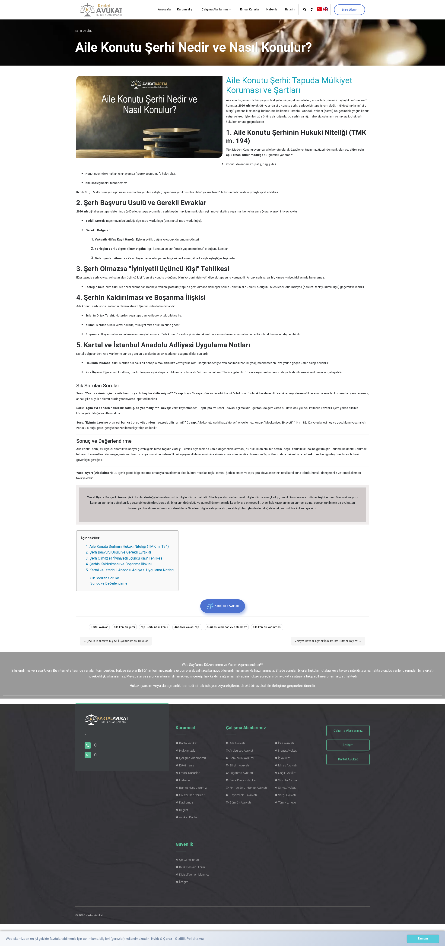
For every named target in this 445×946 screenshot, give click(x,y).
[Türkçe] (319, 9)
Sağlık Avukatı (287, 773)
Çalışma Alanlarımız (215, 9)
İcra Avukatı (286, 743)
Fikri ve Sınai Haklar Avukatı (248, 787)
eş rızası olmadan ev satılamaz (227, 627)
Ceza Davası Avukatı (243, 780)
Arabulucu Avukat (241, 750)
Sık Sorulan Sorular (105, 578)
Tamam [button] (423, 938)
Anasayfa (164, 9)
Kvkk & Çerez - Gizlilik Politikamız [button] (177, 938)
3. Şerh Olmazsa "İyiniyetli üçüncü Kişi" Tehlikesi (124, 558)
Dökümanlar (187, 765)
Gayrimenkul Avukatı (243, 795)
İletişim (290, 9)
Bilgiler (183, 810)
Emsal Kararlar (250, 9)
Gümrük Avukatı (240, 802)
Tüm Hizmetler (287, 802)
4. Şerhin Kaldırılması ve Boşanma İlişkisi (119, 564)
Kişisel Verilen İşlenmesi (194, 874)
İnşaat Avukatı (287, 750)
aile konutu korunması (267, 627)
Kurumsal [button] (184, 9)
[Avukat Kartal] (107, 722)
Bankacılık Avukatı (241, 758)
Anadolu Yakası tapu (187, 627)
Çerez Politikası (189, 859)
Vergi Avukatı (287, 795)
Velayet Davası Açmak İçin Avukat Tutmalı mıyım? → (328, 641)
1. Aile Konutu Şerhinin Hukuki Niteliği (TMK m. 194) (127, 546)
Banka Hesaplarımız (193, 787)
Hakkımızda (187, 750)
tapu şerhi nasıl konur (154, 627)
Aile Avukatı (237, 743)
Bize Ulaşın (349, 9)
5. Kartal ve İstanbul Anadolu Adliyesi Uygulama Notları (130, 570)
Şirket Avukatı (287, 787)
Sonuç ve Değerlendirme (108, 583)
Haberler (272, 9)
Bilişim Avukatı (239, 765)
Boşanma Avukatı (241, 773)
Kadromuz (186, 802)
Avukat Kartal (188, 817)
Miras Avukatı (287, 765)
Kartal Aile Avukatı (226, 605)
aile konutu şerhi (124, 627)
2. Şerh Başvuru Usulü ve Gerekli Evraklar (118, 552)
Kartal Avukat (99, 627)
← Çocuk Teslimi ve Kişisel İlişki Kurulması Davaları (116, 641)
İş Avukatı (284, 758)
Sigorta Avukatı (288, 780)
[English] (325, 9)
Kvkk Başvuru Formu (193, 867)
